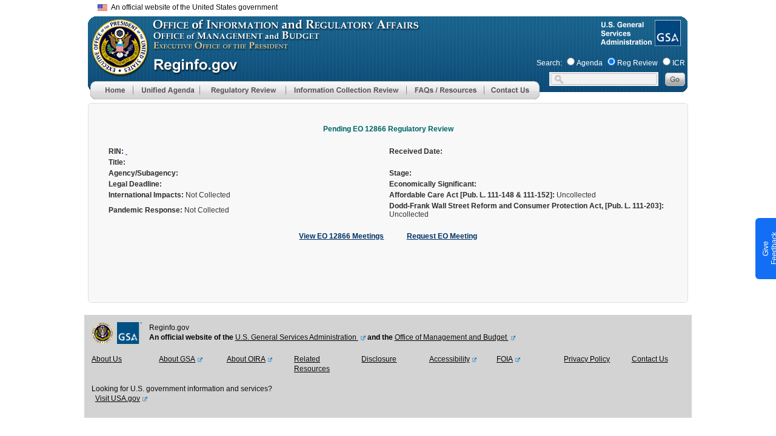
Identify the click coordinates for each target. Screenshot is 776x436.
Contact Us (650, 359)
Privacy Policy (587, 359)
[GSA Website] (666, 41)
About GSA (177, 359)
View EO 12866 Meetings (341, 236)
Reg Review (637, 63)
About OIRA (246, 359)
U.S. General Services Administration (296, 337)
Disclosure (378, 359)
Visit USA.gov (117, 398)
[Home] (111, 97)
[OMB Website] (116, 69)
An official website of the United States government (192, 7)
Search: (549, 63)
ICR (678, 63)
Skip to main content (395, 6)
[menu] (166, 90)
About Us (107, 359)
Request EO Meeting (442, 236)
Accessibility (449, 359)
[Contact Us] (512, 97)
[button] (166, 90)
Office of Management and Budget (452, 337)
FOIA (505, 359)
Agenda (590, 63)
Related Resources (312, 364)
